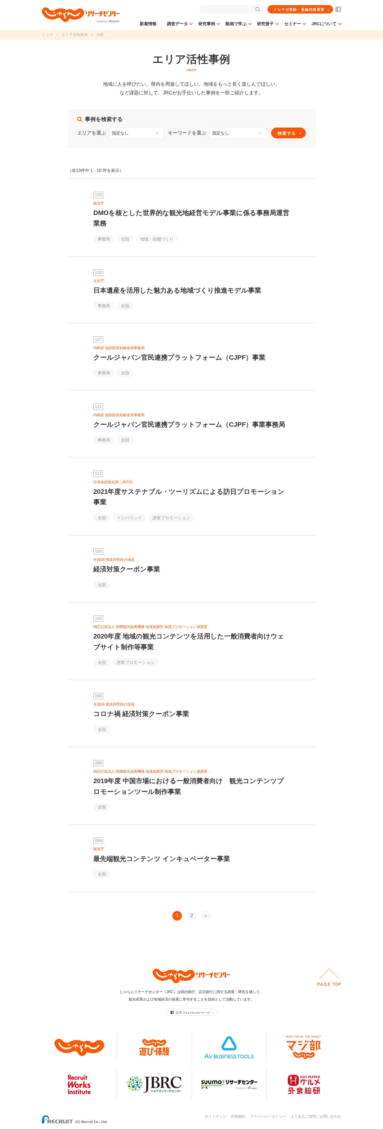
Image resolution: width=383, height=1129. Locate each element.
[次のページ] (206, 916)
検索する (287, 133)
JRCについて (324, 23)
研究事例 (206, 23)
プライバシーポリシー (268, 1116)
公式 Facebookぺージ (193, 1012)
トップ (47, 35)
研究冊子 (265, 23)
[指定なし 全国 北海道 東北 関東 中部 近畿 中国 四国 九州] (136, 133)
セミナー (292, 23)
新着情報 (148, 23)
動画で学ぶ (236, 23)
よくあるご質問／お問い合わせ (316, 1116)
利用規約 (238, 1116)
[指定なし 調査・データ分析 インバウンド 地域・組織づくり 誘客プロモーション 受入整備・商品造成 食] (238, 133)
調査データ (177, 23)
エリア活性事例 (75, 35)
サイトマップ (215, 1116)
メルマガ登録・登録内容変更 (299, 9)
